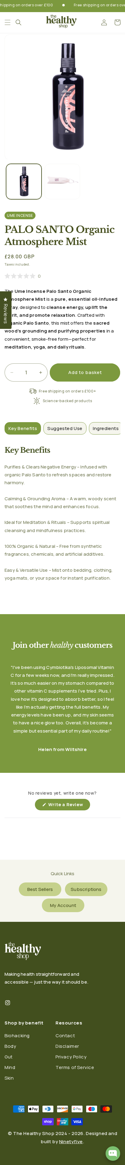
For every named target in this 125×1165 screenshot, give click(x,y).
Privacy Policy (71, 1057)
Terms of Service (75, 1067)
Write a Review (68, 805)
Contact (65, 1035)
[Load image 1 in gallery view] (24, 181)
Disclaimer (67, 1046)
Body (10, 1046)
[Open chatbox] (113, 1153)
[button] (18, 22)
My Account (63, 905)
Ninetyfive (71, 1141)
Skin (9, 1078)
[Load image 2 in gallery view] (62, 181)
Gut (9, 1057)
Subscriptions (86, 889)
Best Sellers (40, 889)
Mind (10, 1067)
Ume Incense (20, 215)
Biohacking (17, 1035)
